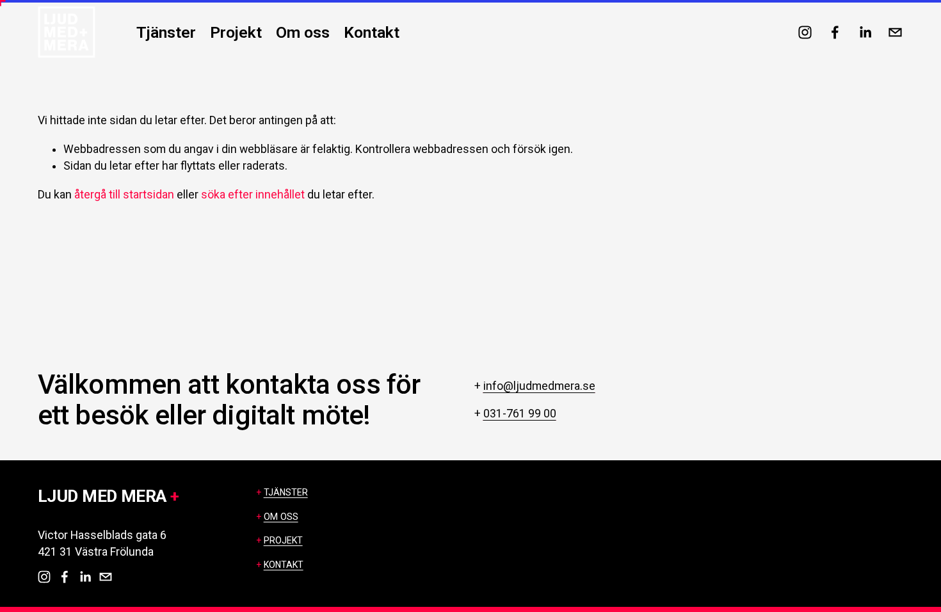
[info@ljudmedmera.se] (895, 32)
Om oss (303, 32)
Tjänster (166, 32)
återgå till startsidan (124, 194)
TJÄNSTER (286, 492)
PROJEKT (283, 540)
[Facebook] (835, 32)
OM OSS (281, 516)
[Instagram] (805, 32)
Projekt (236, 32)
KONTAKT (283, 565)
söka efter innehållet (253, 194)
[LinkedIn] (865, 32)
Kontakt (371, 32)
